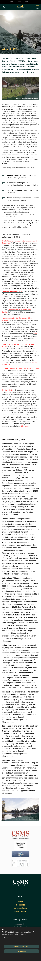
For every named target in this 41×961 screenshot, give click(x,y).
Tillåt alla (22, 951)
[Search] (4, 7)
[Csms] (20, 7)
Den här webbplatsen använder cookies (16, 932)
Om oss (20, 902)
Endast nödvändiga (21, 946)
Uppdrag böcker (20, 908)
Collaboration (20, 911)
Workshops (20, 905)
